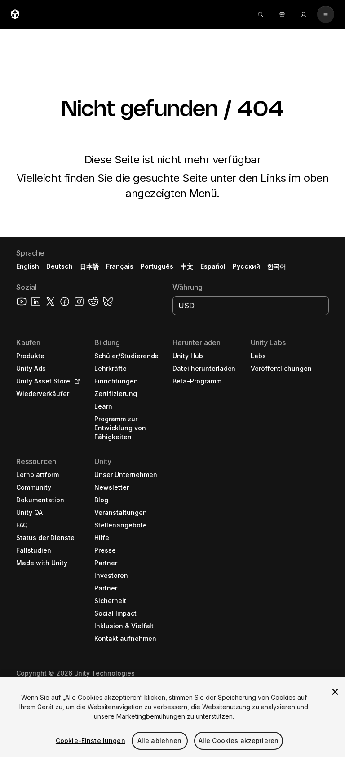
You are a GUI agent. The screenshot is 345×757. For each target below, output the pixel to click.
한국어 (276, 266)
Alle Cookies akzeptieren (239, 740)
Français (120, 266)
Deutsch (59, 266)
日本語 (89, 266)
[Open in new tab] (75, 381)
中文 (187, 266)
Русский (246, 266)
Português (157, 266)
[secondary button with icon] (325, 14)
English (27, 266)
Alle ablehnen (159, 740)
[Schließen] (335, 692)
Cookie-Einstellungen (90, 740)
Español (213, 266)
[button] (172, 497)
